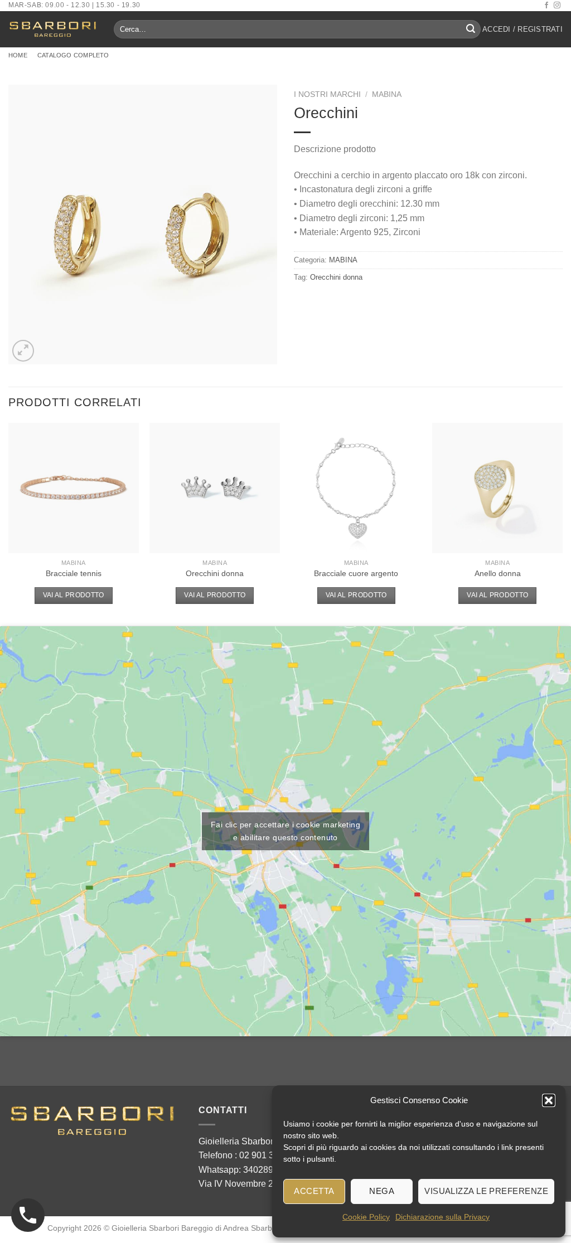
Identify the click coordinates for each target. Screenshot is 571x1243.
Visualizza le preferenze (486, 1191)
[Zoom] (23, 351)
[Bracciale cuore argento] (356, 488)
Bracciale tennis (73, 573)
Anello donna (498, 573)
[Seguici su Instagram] (557, 5)
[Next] (562, 523)
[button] (548, 1100)
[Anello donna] (497, 488)
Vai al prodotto (73, 595)
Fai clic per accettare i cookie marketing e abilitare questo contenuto (285, 831)
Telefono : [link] (244, 1155)
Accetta (314, 1191)
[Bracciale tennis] (73, 488)
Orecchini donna (336, 277)
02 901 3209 (264, 1155)
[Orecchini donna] (214, 488)
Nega (381, 1191)
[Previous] (9, 523)
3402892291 (268, 1169)
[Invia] (470, 29)
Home (17, 55)
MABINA (386, 94)
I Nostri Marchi (327, 94)
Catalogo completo (73, 55)
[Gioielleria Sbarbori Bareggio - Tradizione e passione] (52, 29)
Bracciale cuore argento (356, 573)
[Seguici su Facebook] (546, 5)
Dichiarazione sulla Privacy (442, 1216)
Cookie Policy (366, 1216)
